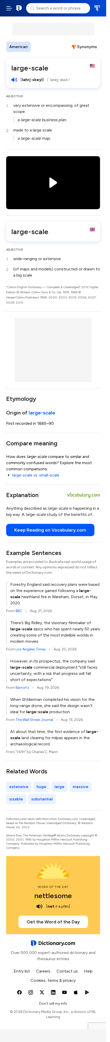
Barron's (22, 687)
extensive (18, 786)
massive (81, 786)
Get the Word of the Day (53, 922)
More (40, 46)
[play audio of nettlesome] (39, 906)
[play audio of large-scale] (14, 80)
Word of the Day (53, 887)
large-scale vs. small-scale (35, 475)
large (59, 786)
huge (41, 786)
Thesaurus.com (97, 8)
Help (88, 971)
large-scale (42, 413)
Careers (43, 971)
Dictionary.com (19, 8)
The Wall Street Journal (34, 720)
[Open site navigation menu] (9, 8)
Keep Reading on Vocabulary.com (50, 530)
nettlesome (53, 895)
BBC (19, 611)
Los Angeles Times (31, 649)
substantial (42, 799)
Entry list (22, 971)
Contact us (67, 971)
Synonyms (87, 46)
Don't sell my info (53, 1003)
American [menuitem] (18, 46)
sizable (16, 799)
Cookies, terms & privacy (53, 980)
